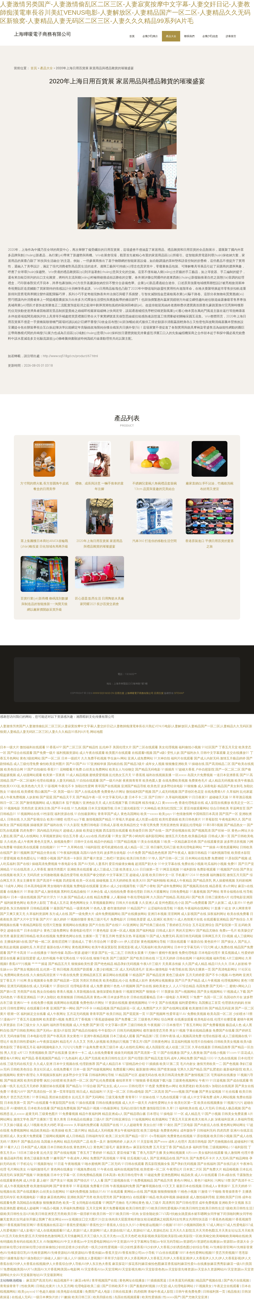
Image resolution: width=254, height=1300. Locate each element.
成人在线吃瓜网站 (132, 1047)
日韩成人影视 (109, 825)
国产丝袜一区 (221, 830)
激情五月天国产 (238, 875)
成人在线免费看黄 (101, 1053)
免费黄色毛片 (198, 780)
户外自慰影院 (205, 769)
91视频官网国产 (134, 991)
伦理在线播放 (46, 780)
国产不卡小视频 (217, 975)
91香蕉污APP (16, 1091)
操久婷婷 (60, 919)
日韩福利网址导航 (101, 1075)
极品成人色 (234, 1025)
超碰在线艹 (15, 930)
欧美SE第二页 (169, 1064)
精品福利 (96, 1091)
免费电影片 (118, 919)
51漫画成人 (76, 942)
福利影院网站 (155, 836)
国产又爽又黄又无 (12, 914)
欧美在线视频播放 (210, 1103)
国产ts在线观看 (38, 1103)
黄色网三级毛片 (104, 1147)
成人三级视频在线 (235, 1036)
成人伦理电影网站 (181, 1286)
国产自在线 (144, 986)
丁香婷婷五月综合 (178, 925)
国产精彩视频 (19, 825)
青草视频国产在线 (105, 1280)
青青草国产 (98, 1014)
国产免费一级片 (44, 753)
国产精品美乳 (202, 880)
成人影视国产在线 (193, 914)
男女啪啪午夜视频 (60, 886)
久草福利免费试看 (86, 1125)
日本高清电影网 (35, 886)
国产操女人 (229, 942)
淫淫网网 (173, 914)
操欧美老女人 (162, 986)
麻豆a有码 (82, 1280)
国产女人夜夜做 (192, 1053)
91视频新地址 (43, 1164)
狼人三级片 (154, 1203)
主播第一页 (90, 936)
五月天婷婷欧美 (121, 880)
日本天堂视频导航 (101, 808)
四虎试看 (104, 836)
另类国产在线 (26, 991)
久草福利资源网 (37, 914)
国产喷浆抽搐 (166, 1069)
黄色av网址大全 (242, 830)
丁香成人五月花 (58, 903)
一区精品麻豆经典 (184, 842)
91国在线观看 (176, 942)
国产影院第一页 (226, 925)
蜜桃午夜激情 (168, 953)
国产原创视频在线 (178, 830)
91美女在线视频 (148, 842)
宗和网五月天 (211, 936)
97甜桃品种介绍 (133, 1064)
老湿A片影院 (62, 1030)
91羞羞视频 (198, 892)
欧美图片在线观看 (118, 753)
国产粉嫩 (192, 1091)
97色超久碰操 (46, 1291)
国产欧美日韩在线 (142, 958)
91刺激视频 (41, 1175)
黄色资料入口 (82, 1147)
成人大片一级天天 (134, 1103)
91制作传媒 (55, 953)
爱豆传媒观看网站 (196, 808)
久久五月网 (65, 1286)
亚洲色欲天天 (92, 803)
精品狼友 (233, 1291)
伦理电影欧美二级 (88, 1286)
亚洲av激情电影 (157, 969)
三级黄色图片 (48, 1114)
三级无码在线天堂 (20, 1064)
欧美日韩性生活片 (114, 1058)
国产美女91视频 (61, 1180)
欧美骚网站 (160, 1119)
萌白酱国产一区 (46, 792)
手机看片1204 (185, 875)
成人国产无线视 (90, 1058)
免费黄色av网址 (167, 1086)
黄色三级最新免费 (36, 1158)
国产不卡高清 (16, 953)
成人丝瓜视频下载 (115, 803)
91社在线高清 (20, 869)
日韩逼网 (135, 803)
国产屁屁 (46, 797)
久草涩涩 (39, 947)
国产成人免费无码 (162, 936)
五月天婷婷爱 (195, 975)
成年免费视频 (208, 1203)
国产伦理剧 (136, 1058)
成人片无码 (207, 1108)
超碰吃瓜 (26, 947)
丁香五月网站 (192, 1025)
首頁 (132, 36)
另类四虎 (27, 808)
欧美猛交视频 (92, 830)
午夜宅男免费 (149, 825)
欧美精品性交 (129, 825)
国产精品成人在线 (80, 897)
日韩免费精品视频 (89, 1175)
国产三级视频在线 (117, 1180)
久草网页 (182, 997)
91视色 (179, 908)
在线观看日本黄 (38, 1008)
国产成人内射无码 (206, 758)
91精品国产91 (137, 908)
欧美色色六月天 (32, 786)
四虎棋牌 (140, 1291)
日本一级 (79, 1069)
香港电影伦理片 (81, 930)
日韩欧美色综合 (22, 1069)
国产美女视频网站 (210, 991)
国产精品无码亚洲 (221, 1008)
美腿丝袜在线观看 (52, 1086)
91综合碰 (89, 1086)
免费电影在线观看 (86, 886)
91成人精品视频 (77, 775)
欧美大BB (139, 880)
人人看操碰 (118, 897)
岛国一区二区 (213, 997)
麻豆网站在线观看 (115, 975)
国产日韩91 (156, 797)
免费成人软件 (138, 980)
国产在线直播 (57, 1053)
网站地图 (96, 732)
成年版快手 (188, 1130)
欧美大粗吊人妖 (203, 1119)
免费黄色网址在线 (69, 936)
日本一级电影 (166, 997)
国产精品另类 (163, 1180)
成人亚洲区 (155, 919)
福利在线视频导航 (127, 1169)
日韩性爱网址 (16, 1008)
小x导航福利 (157, 1136)
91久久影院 (72, 825)
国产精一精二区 (40, 942)
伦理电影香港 (79, 986)
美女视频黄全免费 (40, 980)
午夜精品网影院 (31, 925)
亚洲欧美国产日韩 (228, 1197)
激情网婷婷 (115, 1141)
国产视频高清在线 (195, 886)
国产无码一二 (219, 986)
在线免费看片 (62, 1069)
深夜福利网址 (216, 914)
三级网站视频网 (54, 1136)
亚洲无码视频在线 (20, 986)
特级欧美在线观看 (26, 847)
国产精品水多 (182, 1147)
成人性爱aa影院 (147, 819)
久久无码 (222, 1158)
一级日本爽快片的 (46, 1297)
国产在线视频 (168, 1003)
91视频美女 (204, 1286)
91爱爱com (115, 942)
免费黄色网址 (169, 1130)
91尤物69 (151, 953)
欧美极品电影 (197, 836)
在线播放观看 (183, 1019)
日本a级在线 (227, 1175)
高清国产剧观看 (81, 969)
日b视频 (227, 936)
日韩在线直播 (122, 1291)
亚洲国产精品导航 (133, 786)
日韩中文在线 (83, 842)
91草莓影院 (210, 819)
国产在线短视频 (65, 1153)
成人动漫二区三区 (178, 1047)
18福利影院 (92, 847)
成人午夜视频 (210, 980)
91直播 (216, 908)
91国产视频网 (155, 1014)
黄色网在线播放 (62, 1169)
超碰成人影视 (138, 875)
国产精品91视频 (88, 1108)
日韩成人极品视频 (228, 1108)
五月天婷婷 (239, 1186)
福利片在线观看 (182, 758)
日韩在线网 (184, 958)
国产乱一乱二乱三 (111, 953)
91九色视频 (79, 808)
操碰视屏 (36, 825)
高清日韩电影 (197, 1141)
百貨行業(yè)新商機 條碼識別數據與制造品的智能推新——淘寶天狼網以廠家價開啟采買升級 (44, 604)
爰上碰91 (43, 1180)
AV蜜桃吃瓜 (18, 1108)
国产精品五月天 (59, 964)
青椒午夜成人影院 (161, 1291)
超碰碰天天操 (218, 797)
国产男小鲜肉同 (133, 836)
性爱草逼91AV (176, 1014)
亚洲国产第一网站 (62, 1008)
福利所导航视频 (61, 1025)
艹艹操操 (209, 847)
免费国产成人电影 (98, 1291)
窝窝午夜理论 (26, 1075)
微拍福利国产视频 (138, 792)
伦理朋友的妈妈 (233, 1003)
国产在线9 (24, 864)
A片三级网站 (235, 958)
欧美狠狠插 (65, 997)
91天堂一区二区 (114, 1091)
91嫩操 (65, 1297)
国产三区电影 (183, 1125)
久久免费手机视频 (94, 758)
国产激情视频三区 (197, 1075)
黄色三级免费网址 (56, 930)
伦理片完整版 (52, 925)
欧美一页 (69, 1203)
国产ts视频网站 (185, 991)
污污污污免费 (72, 1047)
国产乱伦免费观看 (102, 1080)
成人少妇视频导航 (123, 886)
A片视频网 (128, 986)
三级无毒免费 (114, 1097)
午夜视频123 (156, 1025)
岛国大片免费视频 (200, 775)
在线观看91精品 (144, 1197)
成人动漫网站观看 (29, 775)
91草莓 (121, 1158)
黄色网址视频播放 (161, 980)
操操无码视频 (123, 1053)
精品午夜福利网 (90, 1114)
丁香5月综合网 (95, 942)
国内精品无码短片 (49, 830)
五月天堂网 (94, 1208)
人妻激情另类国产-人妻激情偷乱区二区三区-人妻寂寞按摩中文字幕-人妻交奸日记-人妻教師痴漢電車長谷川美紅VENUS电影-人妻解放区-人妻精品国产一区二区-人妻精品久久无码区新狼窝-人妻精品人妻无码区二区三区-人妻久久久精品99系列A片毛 (125, 12)
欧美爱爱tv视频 (53, 1019)
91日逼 (59, 1164)
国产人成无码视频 (165, 792)
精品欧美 (187, 1175)
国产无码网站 (95, 1097)
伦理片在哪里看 (225, 1019)
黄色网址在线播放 (132, 1280)
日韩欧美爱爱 (136, 919)
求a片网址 (230, 886)
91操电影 (166, 1114)
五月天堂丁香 (162, 1147)
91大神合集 (95, 892)
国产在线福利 (206, 1164)
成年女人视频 (155, 764)
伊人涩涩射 (132, 942)
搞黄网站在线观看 (66, 1003)
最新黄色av (124, 1147)
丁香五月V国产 (140, 1041)
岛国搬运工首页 (210, 1003)
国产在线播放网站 (134, 914)
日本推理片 (174, 1025)
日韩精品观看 (39, 908)
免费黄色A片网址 (113, 792)
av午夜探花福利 (48, 1041)
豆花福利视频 (180, 1041)
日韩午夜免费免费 (188, 1291)
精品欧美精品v (40, 1130)
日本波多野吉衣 (118, 997)
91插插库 (167, 769)
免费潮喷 (217, 858)
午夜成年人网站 (78, 1158)
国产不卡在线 (60, 808)
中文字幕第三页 (117, 875)
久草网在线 (75, 847)
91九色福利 (70, 1058)
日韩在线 (13, 819)
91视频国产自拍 (228, 869)
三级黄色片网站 (149, 1019)
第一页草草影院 (64, 1091)
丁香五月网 (107, 936)
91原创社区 (61, 986)
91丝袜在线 (147, 1097)
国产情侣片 (82, 1180)
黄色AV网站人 (183, 1180)
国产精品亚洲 (155, 975)
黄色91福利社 (204, 1180)
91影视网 (51, 786)
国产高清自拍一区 (39, 1091)
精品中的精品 (103, 842)
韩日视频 (63, 969)
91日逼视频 (218, 1080)
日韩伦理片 (136, 1086)
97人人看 (97, 1180)
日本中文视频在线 (66, 1064)
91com (232, 1053)
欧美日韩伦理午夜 (130, 1175)
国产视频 (150, 1191)
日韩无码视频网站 (129, 1030)
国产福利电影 (145, 930)
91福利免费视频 (77, 1191)
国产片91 (46, 919)
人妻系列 (101, 864)
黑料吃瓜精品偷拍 (73, 892)
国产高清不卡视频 (49, 880)
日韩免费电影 (179, 892)
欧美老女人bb (129, 869)
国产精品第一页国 (66, 980)
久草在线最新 (201, 1047)
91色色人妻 (98, 908)
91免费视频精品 (142, 1180)
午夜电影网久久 (230, 819)
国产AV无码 (86, 864)
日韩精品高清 (83, 997)
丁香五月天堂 (228, 747)
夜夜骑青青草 (132, 780)
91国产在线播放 (168, 1053)
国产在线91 (114, 925)
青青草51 (131, 1097)
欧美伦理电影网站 (189, 847)
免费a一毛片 (228, 930)
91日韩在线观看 (132, 1164)
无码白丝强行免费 (133, 1108)
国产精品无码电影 (148, 769)
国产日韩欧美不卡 (115, 1286)
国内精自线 (115, 764)
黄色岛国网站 (130, 814)
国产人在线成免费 (87, 792)
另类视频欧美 (38, 1053)
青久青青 (60, 1119)
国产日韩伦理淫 (187, 1203)
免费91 (232, 864)
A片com (191, 1153)
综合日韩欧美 (219, 808)
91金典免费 (91, 1047)
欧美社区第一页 (185, 1103)
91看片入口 (12, 1147)
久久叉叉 (79, 1041)
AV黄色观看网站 (227, 847)
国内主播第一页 (200, 969)
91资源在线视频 (116, 1003)
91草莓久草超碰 (123, 819)
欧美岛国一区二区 (219, 1014)
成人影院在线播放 (217, 803)
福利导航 (219, 958)
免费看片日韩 (99, 1186)
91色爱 (150, 1086)
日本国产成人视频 (33, 1147)
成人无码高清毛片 (132, 969)
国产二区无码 (111, 1164)
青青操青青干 (231, 1191)
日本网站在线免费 (198, 858)
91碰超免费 (152, 1175)
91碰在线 (13, 792)
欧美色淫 (153, 786)
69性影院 (47, 814)
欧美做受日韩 (138, 830)
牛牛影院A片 (107, 1030)
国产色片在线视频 (237, 1280)
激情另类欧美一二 (209, 1064)
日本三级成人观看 (122, 1036)
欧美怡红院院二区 (170, 808)
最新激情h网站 (146, 1069)
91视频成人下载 (234, 991)
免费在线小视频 (192, 864)
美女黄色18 (75, 1036)
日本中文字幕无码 (187, 947)
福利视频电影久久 (49, 1047)
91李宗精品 (40, 1097)
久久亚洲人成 (148, 903)
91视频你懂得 (77, 919)
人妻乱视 (6, 836)
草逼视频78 (141, 936)
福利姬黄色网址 (15, 903)
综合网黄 (167, 1019)
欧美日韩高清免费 (171, 1075)
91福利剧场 (188, 869)
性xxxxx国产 (172, 1297)
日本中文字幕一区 (63, 1175)
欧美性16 (170, 919)
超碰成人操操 (72, 830)
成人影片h (235, 903)
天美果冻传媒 (171, 964)
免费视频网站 (19, 1130)
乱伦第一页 (48, 969)
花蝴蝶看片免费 (71, 769)
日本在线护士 (33, 930)
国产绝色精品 (103, 964)
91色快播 (202, 875)
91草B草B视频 (213, 825)
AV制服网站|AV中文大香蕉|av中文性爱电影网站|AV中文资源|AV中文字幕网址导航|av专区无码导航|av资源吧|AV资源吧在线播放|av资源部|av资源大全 (146, 1241)
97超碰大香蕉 (185, 769)
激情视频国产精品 (98, 819)
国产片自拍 (97, 925)
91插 (183, 1097)
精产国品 (28, 1058)
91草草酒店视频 (240, 797)
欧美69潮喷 (55, 819)
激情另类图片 (56, 869)
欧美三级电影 (150, 1130)
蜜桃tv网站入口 (240, 986)
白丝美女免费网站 (95, 769)
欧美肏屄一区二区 (76, 1080)
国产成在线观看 (238, 1080)
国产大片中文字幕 (26, 919)
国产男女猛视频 (210, 1091)
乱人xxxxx (17, 1114)
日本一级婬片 (70, 758)
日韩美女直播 (134, 953)
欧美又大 (19, 875)
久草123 (172, 1108)
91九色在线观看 (167, 1097)
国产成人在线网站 (26, 836)
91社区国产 (210, 747)
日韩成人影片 (165, 930)
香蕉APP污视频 (20, 964)
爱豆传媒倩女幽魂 (121, 864)
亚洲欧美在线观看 (79, 869)
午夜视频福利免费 (122, 1186)
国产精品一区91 (136, 1136)
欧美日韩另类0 (137, 858)
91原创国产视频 (236, 858)
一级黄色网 (81, 908)
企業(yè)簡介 (150, 36)
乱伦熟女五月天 (120, 775)
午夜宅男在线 (65, 958)
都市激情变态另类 (155, 1030)
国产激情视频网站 (32, 803)
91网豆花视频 (169, 869)
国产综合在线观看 (20, 753)
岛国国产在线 (109, 1125)
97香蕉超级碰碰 (102, 1019)
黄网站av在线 (133, 1191)
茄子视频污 (74, 803)
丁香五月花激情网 (29, 1019)
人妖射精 (32, 797)
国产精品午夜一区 (89, 797)
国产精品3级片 (134, 764)
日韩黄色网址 (160, 1041)
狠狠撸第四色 (52, 1203)
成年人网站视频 (224, 1097)
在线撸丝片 (15, 892)
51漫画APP (8, 1019)
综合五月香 (71, 836)
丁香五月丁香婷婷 (89, 1153)
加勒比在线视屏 (223, 1086)
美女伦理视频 (168, 747)
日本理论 (153, 1114)
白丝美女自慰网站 (52, 1191)
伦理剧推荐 (87, 1064)
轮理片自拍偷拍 (202, 1041)
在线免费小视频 (42, 1003)
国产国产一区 (228, 814)
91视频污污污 (233, 1103)
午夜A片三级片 (150, 964)
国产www (160, 1141)
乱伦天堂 (46, 1153)
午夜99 (204, 1080)
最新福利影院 (232, 1069)
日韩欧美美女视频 (227, 1041)
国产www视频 (175, 1091)
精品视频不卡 (64, 1280)
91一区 (179, 1114)
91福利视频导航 (219, 853)
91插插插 (152, 1064)
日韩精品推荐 (221, 1047)
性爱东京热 (124, 936)
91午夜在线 (105, 1169)
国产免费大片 (212, 1169)
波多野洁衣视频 (235, 842)
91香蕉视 (138, 775)
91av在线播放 (37, 953)
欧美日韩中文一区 (162, 875)
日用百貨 (119, 693)
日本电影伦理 (36, 1036)
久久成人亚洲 (42, 1064)
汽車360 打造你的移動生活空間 (154, 541)
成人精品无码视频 (221, 780)
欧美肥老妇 (187, 1086)
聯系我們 (189, 36)
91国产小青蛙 (146, 886)
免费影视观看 (206, 869)
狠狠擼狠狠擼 (167, 1191)
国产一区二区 (51, 758)
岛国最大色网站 (52, 1141)
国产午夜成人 (177, 853)
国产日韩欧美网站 (23, 1030)
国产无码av (45, 1030)
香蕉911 (53, 769)
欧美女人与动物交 (121, 769)
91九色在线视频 (225, 1058)
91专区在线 (84, 958)
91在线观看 (115, 1191)
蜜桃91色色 (112, 986)
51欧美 (166, 842)
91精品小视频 (49, 1208)
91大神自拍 (162, 758)
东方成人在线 (58, 914)
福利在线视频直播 (158, 775)
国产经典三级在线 (152, 925)
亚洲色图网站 (170, 1175)
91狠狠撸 (190, 786)
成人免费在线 (223, 947)
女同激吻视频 (50, 875)
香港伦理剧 (135, 892)
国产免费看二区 (126, 1019)
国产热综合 (238, 919)
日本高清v (110, 1175)
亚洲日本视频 (157, 914)
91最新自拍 (195, 942)
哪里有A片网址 (10, 1058)
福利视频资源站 (67, 753)
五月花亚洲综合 (203, 925)
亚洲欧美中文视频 (231, 1203)
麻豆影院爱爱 (26, 958)
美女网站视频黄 (174, 1153)
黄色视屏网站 (81, 947)
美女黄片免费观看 (29, 1136)
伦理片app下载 (74, 819)
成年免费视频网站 (108, 914)
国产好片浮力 (46, 897)
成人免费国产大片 (149, 1008)
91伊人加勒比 (46, 997)
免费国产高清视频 (102, 1158)
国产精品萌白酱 (135, 1114)
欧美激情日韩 (198, 1008)
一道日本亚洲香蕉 (226, 775)
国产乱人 (244, 942)
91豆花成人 (245, 1053)
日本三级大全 (26, 1025)
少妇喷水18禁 (243, 1014)
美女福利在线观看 (211, 1153)
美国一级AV (66, 792)
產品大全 (171, 36)
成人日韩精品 (75, 1136)
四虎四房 (223, 1130)
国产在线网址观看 (175, 1008)
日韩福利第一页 (214, 1291)
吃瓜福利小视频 (215, 864)
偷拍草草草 (124, 1080)
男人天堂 (10, 1053)
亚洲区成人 (8, 1136)
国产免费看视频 (214, 1025)
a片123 (22, 1053)
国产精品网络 (238, 1158)
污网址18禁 (223, 1180)
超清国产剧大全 (146, 864)
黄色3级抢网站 (30, 758)
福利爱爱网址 (188, 1003)
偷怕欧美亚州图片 (52, 764)
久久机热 (10, 842)
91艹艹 (62, 847)
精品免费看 (102, 897)
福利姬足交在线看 (33, 1014)
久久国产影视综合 (33, 819)
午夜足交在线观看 (227, 1286)
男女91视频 (177, 1030)
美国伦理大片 (122, 747)
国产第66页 (8, 991)
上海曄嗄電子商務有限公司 (139, 693)
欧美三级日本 (109, 1047)
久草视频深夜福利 (49, 1075)
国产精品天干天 (64, 797)
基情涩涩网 (59, 942)
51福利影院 (239, 1147)
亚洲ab (105, 886)
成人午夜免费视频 (12, 797)
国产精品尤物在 (207, 930)
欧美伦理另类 (102, 1197)
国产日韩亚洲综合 (118, 1119)
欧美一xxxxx (149, 814)
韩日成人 (82, 1091)
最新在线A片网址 (59, 947)
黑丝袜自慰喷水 (60, 1097)
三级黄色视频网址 (185, 1080)
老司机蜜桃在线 (112, 847)
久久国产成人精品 (194, 964)
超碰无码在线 (148, 1075)
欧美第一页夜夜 (54, 775)
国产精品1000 (204, 1058)
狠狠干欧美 (101, 958)
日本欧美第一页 (15, 1103)
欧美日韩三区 (82, 1297)
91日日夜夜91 (198, 797)
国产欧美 (198, 897)
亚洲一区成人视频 (122, 930)
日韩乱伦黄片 (46, 1286)
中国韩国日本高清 (205, 814)
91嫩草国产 (58, 1158)
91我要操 (167, 991)
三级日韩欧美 (137, 1025)
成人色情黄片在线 (190, 919)
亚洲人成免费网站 (140, 758)
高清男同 (168, 1203)
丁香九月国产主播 (149, 1153)
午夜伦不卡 (66, 786)
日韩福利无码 (206, 1130)
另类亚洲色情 (169, 825)
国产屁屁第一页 (134, 1014)
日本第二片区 (192, 1169)
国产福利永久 (190, 753)
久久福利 (43, 1025)
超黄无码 (31, 1114)
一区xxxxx (179, 775)
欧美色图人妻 (152, 780)
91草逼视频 (81, 1186)
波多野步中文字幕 (75, 1075)
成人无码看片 (42, 986)
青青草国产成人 (109, 814)
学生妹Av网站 (117, 758)
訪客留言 (231, 36)
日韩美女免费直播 (234, 1114)
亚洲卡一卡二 (77, 1053)
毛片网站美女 (16, 1169)
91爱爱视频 (8, 858)
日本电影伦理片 (209, 953)
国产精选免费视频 (63, 1108)
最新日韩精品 (197, 853)
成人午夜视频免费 (16, 1186)
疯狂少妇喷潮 (53, 1080)
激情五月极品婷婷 (232, 758)
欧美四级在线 (103, 1297)
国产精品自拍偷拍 (84, 1030)
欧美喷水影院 (240, 853)
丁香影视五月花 (24, 1047)
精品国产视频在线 (209, 1280)
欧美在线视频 (46, 936)
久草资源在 (8, 1025)
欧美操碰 (58, 1130)
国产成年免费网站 (169, 886)
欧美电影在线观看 (70, 1291)
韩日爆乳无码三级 (163, 847)
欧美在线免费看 (238, 914)
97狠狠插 (139, 1080)
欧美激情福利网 (41, 1186)
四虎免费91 (28, 830)
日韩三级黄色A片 (217, 897)
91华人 (153, 858)
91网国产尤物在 (113, 1203)
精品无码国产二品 (76, 1141)
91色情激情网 (182, 814)
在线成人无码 (22, 1297)
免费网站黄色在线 (16, 975)
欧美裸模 (27, 792)
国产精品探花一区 (123, 1008)
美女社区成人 (43, 1069)
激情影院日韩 (156, 1108)
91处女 (226, 908)
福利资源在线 (63, 814)
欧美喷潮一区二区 (153, 1169)
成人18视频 (31, 1125)
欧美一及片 (98, 1141)
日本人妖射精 (237, 964)
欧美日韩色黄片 (190, 819)
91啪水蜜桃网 (91, 1164)
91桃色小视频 (187, 1191)
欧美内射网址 (163, 947)
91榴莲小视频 (46, 858)
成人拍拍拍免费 (115, 892)
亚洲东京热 (42, 808)
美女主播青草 (26, 880)
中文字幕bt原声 (116, 1025)
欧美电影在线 (203, 1019)
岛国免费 (202, 986)
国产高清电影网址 (224, 969)
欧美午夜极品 (244, 780)
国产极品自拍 (30, 1141)
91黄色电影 (101, 930)
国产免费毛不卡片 (202, 1158)
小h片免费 (134, 853)
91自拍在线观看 (87, 780)
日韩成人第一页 (219, 836)
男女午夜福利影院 (127, 1130)
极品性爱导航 (69, 875)
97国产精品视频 (125, 842)
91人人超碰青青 (131, 1125)
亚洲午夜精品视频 (96, 1036)
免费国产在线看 (224, 1030)
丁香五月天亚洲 (180, 1119)
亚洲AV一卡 (21, 1003)
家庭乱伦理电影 (191, 825)
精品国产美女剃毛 (230, 786)
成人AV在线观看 (205, 1175)
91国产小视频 (211, 1114)
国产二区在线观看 (145, 747)
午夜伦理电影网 (138, 897)
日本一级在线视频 (23, 897)
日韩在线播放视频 (108, 1103)
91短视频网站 (141, 1119)
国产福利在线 (53, 825)
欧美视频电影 (26, 1197)
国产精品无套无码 (157, 1058)
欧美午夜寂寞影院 (104, 947)
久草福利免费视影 (72, 1208)
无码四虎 (33, 875)
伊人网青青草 (241, 908)
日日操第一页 (149, 869)
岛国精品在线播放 (29, 1203)
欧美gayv (165, 814)
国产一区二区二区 (228, 769)
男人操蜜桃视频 (224, 880)
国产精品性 (90, 747)
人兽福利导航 (244, 1119)
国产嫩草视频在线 (149, 1186)
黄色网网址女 (79, 903)
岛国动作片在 (233, 997)
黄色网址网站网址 (233, 1125)
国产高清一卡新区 (70, 858)
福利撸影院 (218, 875)
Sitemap (179, 693)
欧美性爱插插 (168, 819)
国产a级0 (159, 753)
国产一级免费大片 (81, 914)
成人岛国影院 (155, 1047)
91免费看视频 (68, 1114)
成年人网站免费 (182, 1058)
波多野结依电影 (172, 786)
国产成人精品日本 (108, 1064)
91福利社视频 (202, 958)
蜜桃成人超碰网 (28, 1208)
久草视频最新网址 (102, 903)
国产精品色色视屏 (154, 853)
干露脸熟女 (244, 1175)
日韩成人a (209, 1186)
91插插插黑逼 (157, 1280)
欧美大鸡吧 (48, 1125)
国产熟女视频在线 (26, 969)
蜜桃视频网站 (137, 1003)
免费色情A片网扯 (92, 1003)
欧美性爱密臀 (33, 1080)
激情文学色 (21, 1119)
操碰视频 (102, 880)
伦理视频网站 (230, 980)
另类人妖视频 (96, 1041)
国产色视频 (231, 1064)
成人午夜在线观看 (92, 753)
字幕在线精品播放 (199, 1030)
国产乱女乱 (105, 1086)
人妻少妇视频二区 (106, 969)
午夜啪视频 (73, 1164)
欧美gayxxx (26, 1291)
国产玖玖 (182, 1158)
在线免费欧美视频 (175, 780)
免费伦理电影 (188, 953)
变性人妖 (173, 753)
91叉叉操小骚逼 (11, 1125)
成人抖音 (29, 1180)
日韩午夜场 (167, 1036)
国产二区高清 (154, 1091)
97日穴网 (207, 947)
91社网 (22, 980)
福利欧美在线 (188, 1108)
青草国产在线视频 (107, 786)
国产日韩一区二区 (171, 858)
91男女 (117, 836)
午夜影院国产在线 (62, 1103)
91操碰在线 (196, 764)
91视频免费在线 (85, 1169)
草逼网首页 (238, 808)
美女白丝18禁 (153, 1125)
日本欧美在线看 (39, 1108)
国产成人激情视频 (47, 892)
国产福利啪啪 (156, 880)
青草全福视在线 (231, 892)
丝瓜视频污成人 (138, 1158)
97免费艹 (196, 997)
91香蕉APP (54, 747)
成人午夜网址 (56, 1014)
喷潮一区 (13, 1014)
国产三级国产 (119, 958)
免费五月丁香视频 (78, 1019)
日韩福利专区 (95, 1136)
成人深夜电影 (207, 786)
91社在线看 (230, 1091)
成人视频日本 (55, 803)
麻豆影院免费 (142, 1147)
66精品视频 (101, 1008)
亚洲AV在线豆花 (241, 1130)
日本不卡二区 (138, 797)
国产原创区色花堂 (191, 792)
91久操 (62, 897)
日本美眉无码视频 (181, 1280)
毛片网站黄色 (135, 1203)
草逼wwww (65, 1125)
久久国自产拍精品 (163, 897)
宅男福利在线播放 (223, 1075)
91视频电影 (12, 808)
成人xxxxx (121, 1086)
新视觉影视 (126, 947)
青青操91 (224, 1186)
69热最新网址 (110, 1108)
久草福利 (232, 792)
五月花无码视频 (78, 1014)
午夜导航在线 (178, 969)
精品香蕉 (215, 886)
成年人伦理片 (177, 1141)
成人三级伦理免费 (26, 764)
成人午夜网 (25, 842)
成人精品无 (193, 1114)
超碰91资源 (89, 953)
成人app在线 (88, 836)
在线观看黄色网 (11, 1180)
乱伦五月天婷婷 (28, 1086)
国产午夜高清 (56, 1036)
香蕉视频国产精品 (48, 1058)
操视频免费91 (63, 842)
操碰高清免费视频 (44, 864)
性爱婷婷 (247, 953)
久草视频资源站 (51, 836)
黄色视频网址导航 (153, 942)
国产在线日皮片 (228, 1164)
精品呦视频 (231, 1169)
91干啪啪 (214, 1191)
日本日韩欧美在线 (60, 1147)
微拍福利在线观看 (32, 747)
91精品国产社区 (126, 1075)
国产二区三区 (72, 747)
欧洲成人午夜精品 (179, 880)
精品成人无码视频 (101, 1130)
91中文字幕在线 (169, 864)
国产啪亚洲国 (13, 1080)
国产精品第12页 (147, 1036)
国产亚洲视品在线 (162, 1158)
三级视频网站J (219, 1147)
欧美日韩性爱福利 (23, 1041)
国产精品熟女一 (235, 825)
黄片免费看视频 (114, 1208)
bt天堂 (161, 1286)
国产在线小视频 (215, 1053)
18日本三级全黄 (28, 1153)
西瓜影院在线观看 (115, 830)
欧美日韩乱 (114, 1014)
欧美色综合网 (13, 769)
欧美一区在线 (85, 880)
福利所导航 (201, 1147)
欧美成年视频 (165, 1197)
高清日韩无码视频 (188, 936)
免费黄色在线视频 (179, 1136)
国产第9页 (97, 1025)
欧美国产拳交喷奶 (93, 875)
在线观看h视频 (142, 753)
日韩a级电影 (135, 1091)
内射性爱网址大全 (161, 1103)
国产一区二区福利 (23, 780)
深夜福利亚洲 (224, 1119)
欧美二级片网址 (76, 1130)
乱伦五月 (78, 1097)
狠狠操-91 (153, 991)
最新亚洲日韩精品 (23, 936)
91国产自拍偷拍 (35, 769)
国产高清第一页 (145, 1053)
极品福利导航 (13, 1158)
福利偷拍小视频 (190, 747)
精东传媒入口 (151, 803)
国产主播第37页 (41, 1119)
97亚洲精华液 (96, 764)
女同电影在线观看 (89, 1203)
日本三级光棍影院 (127, 808)
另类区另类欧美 (91, 980)
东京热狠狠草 (19, 908)
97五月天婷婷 (165, 958)
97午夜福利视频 (68, 853)
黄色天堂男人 (43, 842)
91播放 (41, 1197)
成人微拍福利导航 (202, 1197)
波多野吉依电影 (115, 853)
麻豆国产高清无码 (39, 1280)
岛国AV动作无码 (91, 853)
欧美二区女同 (115, 1136)
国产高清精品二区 (218, 764)
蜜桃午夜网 (245, 1019)
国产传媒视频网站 (99, 1069)
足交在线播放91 (238, 753)
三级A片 (99, 1119)
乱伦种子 (105, 747)
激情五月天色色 (176, 836)
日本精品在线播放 (79, 1119)
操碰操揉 (182, 1197)
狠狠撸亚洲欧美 (176, 764)
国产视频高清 (201, 830)
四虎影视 (69, 880)
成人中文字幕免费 (200, 1097)
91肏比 (168, 1125)
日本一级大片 (9, 747)
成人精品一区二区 (137, 847)
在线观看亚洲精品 (216, 919)
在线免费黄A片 (215, 792)
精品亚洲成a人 (112, 1114)
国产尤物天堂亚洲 (195, 1297)
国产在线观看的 (28, 1191)
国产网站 (213, 892)
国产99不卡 (84, 1008)
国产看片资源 (92, 858)
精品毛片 (66, 1041)
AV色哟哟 (235, 975)
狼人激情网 (232, 1153)
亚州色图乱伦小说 (171, 903)
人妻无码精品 (65, 780)
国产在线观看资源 (210, 842)
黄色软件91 (212, 942)
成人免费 (96, 986)
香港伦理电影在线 (191, 803)
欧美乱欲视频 (9, 947)
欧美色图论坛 (26, 858)
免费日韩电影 (90, 825)
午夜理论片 (174, 1169)
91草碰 (29, 892)
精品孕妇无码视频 (127, 964)
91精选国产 (137, 975)
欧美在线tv (203, 1086)
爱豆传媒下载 (126, 1153)
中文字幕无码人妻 (115, 797)
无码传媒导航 (16, 1036)
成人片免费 (81, 1025)
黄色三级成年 (175, 975)
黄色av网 (100, 997)
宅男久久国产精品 (190, 1069)
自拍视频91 (48, 847)
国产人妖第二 (217, 903)
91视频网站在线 (28, 814)
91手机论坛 (25, 1164)
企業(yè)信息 (210, 36)
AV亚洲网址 (131, 925)
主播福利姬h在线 (16, 942)
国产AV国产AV (76, 764)
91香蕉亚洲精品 (24, 997)
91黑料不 (13, 1141)
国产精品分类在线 (43, 853)
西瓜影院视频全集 (157, 1164)
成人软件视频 (46, 958)
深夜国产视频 (23, 1175)
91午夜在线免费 (67, 975)
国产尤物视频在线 (220, 1141)
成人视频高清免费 (189, 1036)
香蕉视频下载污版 (159, 1080)
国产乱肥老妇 (212, 1069)
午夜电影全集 (67, 864)
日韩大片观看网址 (156, 892)
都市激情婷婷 (116, 908)
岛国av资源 (72, 953)
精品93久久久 (218, 964)
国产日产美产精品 (187, 980)
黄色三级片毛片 (98, 919)
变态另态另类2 (20, 1097)
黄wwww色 (170, 803)
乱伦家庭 (246, 792)
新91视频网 (21, 853)
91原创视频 (201, 1136)
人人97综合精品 (184, 986)
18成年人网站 (13, 886)
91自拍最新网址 (85, 814)
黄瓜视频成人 (231, 953)
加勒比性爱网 (84, 786)
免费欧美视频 (196, 1014)
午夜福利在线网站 (197, 908)
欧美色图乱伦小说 (115, 980)
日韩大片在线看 (127, 903)
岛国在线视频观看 (127, 1297)
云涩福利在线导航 (160, 908)
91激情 (203, 1191)
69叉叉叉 (168, 1186)
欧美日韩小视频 (221, 1136)
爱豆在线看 (8, 958)
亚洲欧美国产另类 (79, 1197)
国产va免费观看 (196, 903)
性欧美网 (28, 1286)
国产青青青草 (62, 1186)
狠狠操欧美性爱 (82, 964)
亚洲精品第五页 (91, 975)
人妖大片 (129, 1141)
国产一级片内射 (111, 780)
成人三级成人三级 (106, 869)
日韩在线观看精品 (143, 997)
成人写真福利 (144, 947)
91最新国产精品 (61, 908)
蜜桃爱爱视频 (98, 775)
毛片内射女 (188, 1064)
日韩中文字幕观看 (213, 753)
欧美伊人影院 (36, 903)
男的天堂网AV (185, 930)
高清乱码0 (183, 897)
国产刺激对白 (122, 1197)
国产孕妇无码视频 (183, 1164)
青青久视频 (65, 991)
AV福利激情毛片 (38, 1169)
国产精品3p (74, 1086)
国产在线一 (157, 830)
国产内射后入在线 (206, 1125)
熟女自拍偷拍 (46, 991)
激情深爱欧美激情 (109, 991)
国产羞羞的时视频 (143, 1286)
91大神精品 (148, 808)
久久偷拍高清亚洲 (43, 975)
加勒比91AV (97, 1191)
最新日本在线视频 (189, 1186)
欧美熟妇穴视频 (118, 1041)
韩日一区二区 (9, 803)
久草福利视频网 (176, 797)
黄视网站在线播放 (75, 925)
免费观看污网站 (124, 1069)
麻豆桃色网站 (56, 1197)
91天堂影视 (145, 1141)
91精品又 (109, 1153)
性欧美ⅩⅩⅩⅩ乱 (10, 786)
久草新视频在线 (84, 991)
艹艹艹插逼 (39, 964)
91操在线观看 (85, 1103)
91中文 (153, 1003)
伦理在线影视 (211, 1036)
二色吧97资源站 (114, 858)
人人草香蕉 (38, 869)
